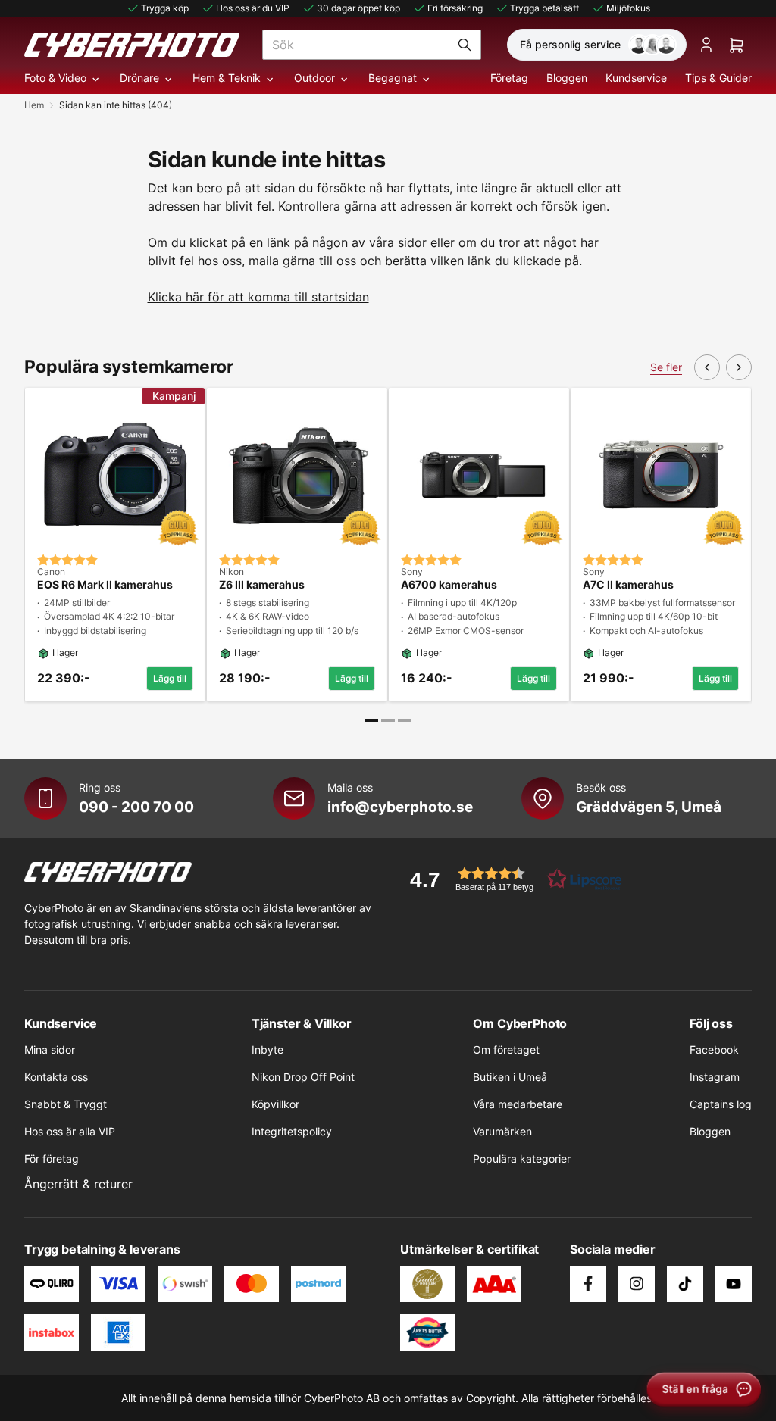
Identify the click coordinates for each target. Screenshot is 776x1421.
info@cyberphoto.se (400, 807)
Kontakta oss (56, 1076)
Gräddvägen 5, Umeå (648, 807)
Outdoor (314, 77)
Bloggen (566, 77)
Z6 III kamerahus (262, 585)
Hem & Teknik (226, 77)
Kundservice (636, 77)
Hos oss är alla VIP (69, 1131)
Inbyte (267, 1049)
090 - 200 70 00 (136, 807)
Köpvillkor (275, 1104)
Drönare (139, 77)
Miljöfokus (628, 8)
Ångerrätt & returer (78, 1183)
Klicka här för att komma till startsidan (258, 296)
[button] (510, 879)
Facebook (714, 1049)
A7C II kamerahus (628, 585)
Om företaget (506, 1049)
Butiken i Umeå (510, 1076)
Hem (34, 105)
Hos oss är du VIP (252, 8)
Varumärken (502, 1131)
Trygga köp (165, 8)
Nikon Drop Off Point (303, 1076)
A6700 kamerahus (449, 585)
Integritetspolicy (292, 1131)
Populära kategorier (522, 1158)
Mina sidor (49, 1049)
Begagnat (392, 77)
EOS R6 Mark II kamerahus (105, 585)
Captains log (721, 1104)
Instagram (715, 1076)
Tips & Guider (718, 77)
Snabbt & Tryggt (65, 1104)
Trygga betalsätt (544, 8)
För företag (51, 1158)
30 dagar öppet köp (358, 8)
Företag (509, 77)
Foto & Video (55, 77)
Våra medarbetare (517, 1104)
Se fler (666, 367)
